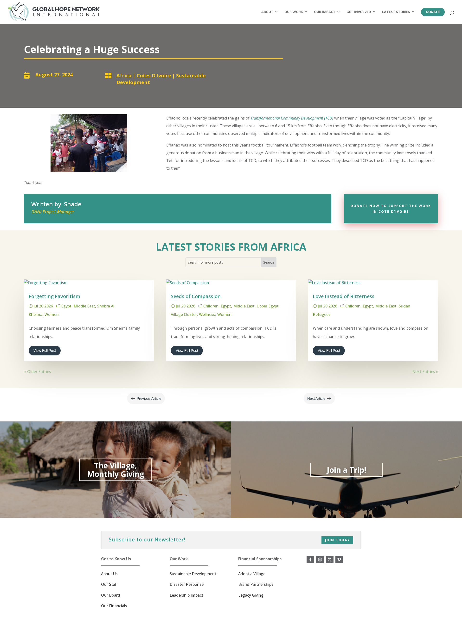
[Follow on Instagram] (320, 559)
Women (52, 314)
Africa (124, 75)
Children (210, 306)
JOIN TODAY (337, 540)
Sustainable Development (193, 573)
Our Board (110, 595)
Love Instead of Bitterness (343, 296)
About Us (109, 573)
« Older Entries (37, 371)
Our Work (293, 11)
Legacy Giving (250, 595)
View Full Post (44, 350)
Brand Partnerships (255, 584)
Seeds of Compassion (196, 296)
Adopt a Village (251, 573)
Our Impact (324, 11)
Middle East (84, 306)
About (267, 11)
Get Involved (358, 11)
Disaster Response (187, 584)
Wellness (207, 314)
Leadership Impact (186, 595)
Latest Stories (396, 11)
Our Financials (114, 605)
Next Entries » (425, 371)
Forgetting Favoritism (54, 296)
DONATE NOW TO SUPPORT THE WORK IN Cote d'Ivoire (391, 208)
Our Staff (109, 584)
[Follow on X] (330, 559)
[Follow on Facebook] (310, 559)
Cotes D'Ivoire (154, 75)
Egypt (66, 306)
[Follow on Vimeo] (339, 559)
